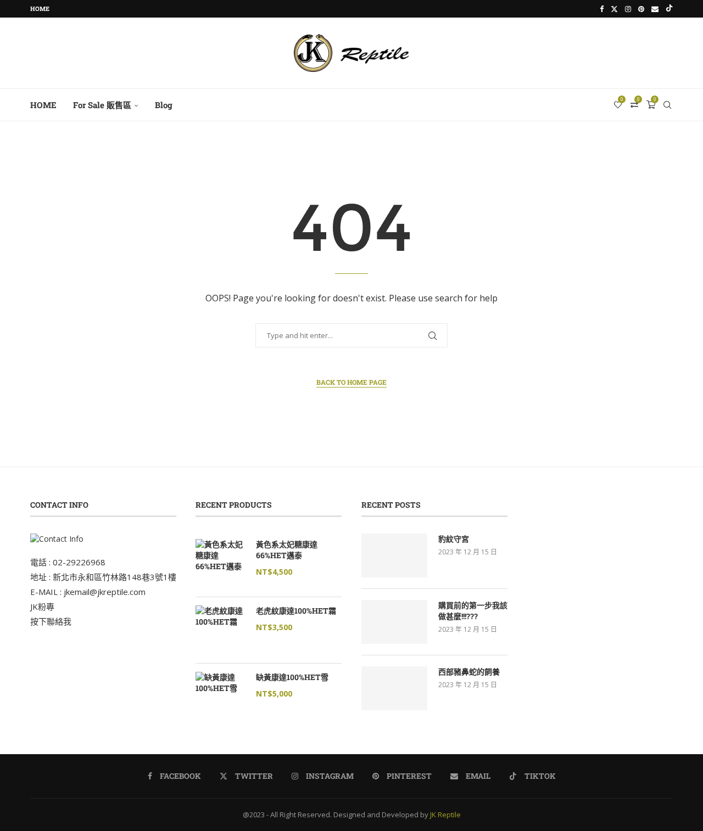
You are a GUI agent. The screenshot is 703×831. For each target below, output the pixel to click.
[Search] (667, 105)
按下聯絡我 (50, 621)
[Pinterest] (641, 9)
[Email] (655, 9)
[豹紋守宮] (394, 555)
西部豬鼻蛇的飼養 (469, 671)
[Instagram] (628, 9)
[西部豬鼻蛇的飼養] (394, 688)
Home (39, 8)
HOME (43, 104)
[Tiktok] (669, 9)
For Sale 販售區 (102, 104)
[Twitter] (614, 9)
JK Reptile (445, 814)
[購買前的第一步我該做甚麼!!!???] (394, 622)
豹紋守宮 (453, 539)
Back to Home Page (351, 382)
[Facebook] (602, 9)
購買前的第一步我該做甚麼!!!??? (472, 610)
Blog (163, 104)
